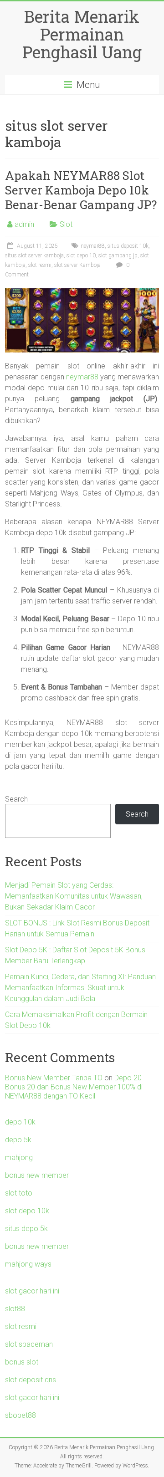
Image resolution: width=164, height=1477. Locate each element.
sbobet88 (20, 1415)
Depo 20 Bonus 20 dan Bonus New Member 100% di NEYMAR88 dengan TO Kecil (74, 1086)
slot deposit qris (30, 1379)
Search (16, 799)
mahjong (19, 1157)
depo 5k (18, 1139)
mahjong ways (28, 1264)
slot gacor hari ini (32, 1291)
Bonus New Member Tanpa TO (53, 1077)
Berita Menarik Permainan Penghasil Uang (82, 34)
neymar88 (93, 246)
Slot (66, 224)
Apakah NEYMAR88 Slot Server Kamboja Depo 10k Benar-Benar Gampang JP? (81, 190)
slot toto (18, 1193)
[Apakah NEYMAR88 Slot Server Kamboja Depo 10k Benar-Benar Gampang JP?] (82, 292)
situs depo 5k (26, 1228)
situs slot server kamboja (34, 255)
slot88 (15, 1308)
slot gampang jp (118, 255)
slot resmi (39, 265)
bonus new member (37, 1175)
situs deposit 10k (128, 246)
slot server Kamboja (77, 265)
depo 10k (20, 1122)
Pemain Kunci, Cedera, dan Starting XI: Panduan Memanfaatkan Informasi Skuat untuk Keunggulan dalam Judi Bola (80, 987)
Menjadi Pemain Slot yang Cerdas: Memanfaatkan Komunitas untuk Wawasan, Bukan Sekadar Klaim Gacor (74, 896)
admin (24, 224)
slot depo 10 (81, 255)
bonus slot (21, 1362)
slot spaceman (29, 1344)
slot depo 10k (27, 1210)
